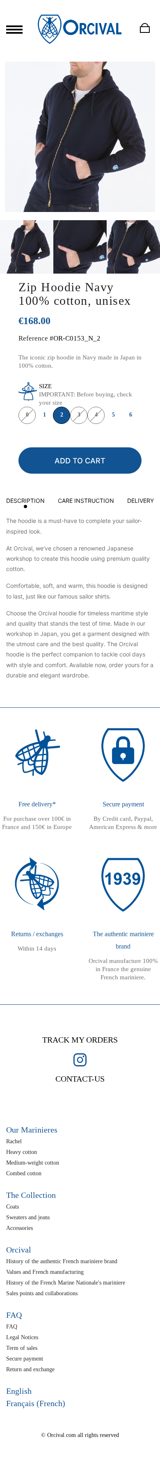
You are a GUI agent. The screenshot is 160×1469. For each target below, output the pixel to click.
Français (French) (35, 1403)
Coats (12, 1207)
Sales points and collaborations (42, 1293)
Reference (33, 338)
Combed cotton (23, 1173)
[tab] (25, 502)
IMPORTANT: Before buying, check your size (85, 394)
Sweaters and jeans (28, 1217)
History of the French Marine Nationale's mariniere (65, 1283)
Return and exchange (30, 1369)
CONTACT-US (80, 1078)
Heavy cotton (21, 1152)
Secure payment (24, 1359)
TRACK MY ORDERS (80, 1039)
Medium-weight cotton (32, 1163)
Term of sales (21, 1348)
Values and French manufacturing (45, 1272)
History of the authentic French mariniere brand (61, 1261)
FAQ (11, 1327)
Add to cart (80, 460)
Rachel (14, 1141)
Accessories (19, 1228)
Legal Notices (22, 1337)
